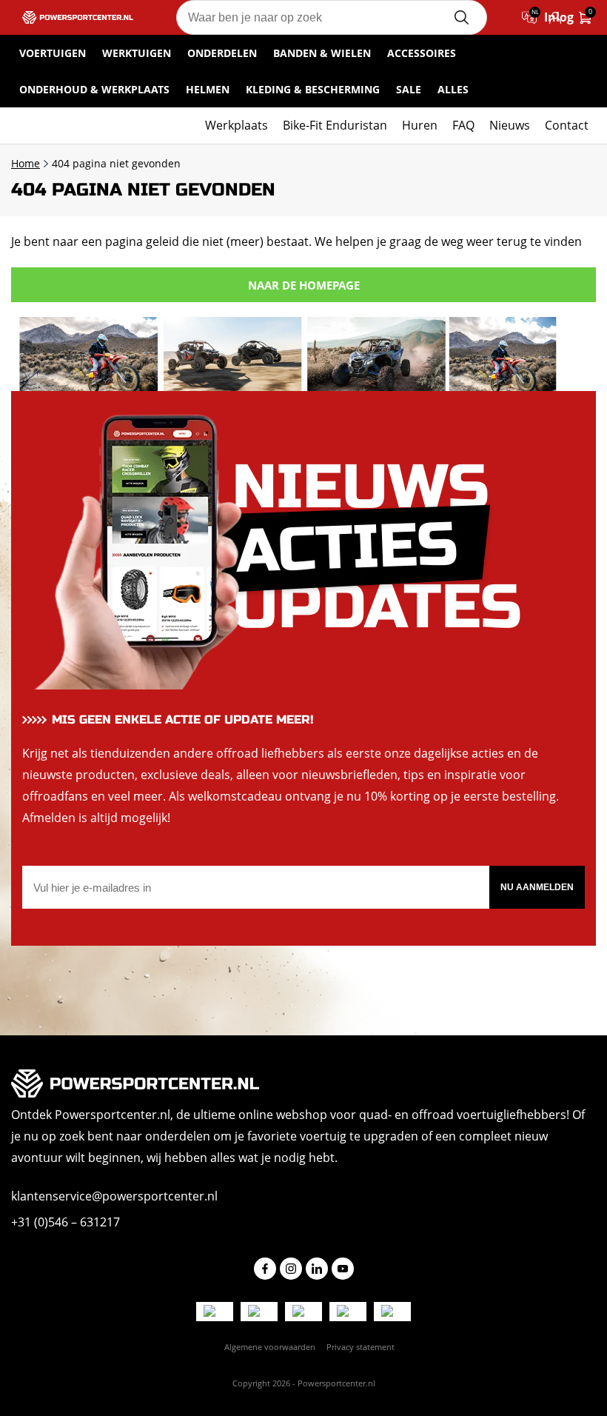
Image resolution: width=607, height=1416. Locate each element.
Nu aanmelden (537, 887)
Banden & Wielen (322, 53)
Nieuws (509, 125)
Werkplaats (236, 125)
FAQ (463, 125)
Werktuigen (136, 53)
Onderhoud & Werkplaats (94, 89)
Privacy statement (360, 1346)
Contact (566, 125)
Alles (453, 89)
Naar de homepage (304, 285)
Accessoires (421, 53)
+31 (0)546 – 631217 (65, 1222)
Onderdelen (222, 53)
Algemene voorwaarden (269, 1346)
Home (25, 163)
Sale (408, 89)
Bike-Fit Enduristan (335, 125)
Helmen (207, 89)
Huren (419, 125)
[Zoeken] (461, 17)
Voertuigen (52, 53)
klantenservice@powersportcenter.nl (114, 1196)
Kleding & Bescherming (313, 89)
